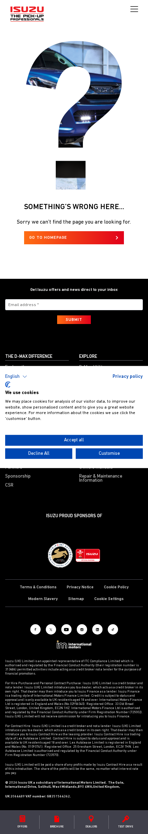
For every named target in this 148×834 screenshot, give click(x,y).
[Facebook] (35, 629)
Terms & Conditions (38, 587)
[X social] (51, 629)
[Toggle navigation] (134, 9)
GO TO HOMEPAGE (48, 238)
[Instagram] (82, 629)
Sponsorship (18, 476)
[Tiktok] (113, 629)
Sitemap (76, 599)
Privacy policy (128, 376)
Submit (74, 320)
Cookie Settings (109, 599)
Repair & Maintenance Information (100, 478)
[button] (16, 376)
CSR (9, 485)
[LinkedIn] (97, 629)
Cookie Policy (116, 587)
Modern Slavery (43, 599)
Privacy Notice (80, 587)
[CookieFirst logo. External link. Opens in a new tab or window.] (7, 385)
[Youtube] (66, 629)
